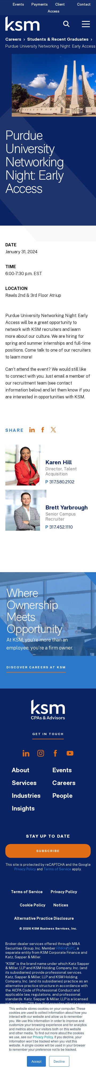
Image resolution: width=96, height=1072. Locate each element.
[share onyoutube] (70, 753)
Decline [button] (59, 1061)
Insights (23, 809)
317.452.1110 (61, 527)
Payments (39, 5)
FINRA (61, 948)
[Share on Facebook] (45, 430)
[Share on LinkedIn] (34, 430)
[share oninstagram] (40, 753)
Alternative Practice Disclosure (44, 918)
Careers (13, 39)
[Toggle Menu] (86, 24)
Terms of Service (57, 869)
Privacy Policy (43, 1037)
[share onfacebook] (55, 753)
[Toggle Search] (66, 24)
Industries (26, 796)
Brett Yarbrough (66, 508)
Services (24, 783)
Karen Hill (58, 463)
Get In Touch (47, 734)
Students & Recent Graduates (58, 39)
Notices (60, 905)
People (62, 796)
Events (18, 5)
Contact (84, 5)
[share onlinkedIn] (26, 753)
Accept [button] (36, 1061)
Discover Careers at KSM (36, 667)
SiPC (71, 948)
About (20, 770)
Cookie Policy (32, 905)
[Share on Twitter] (56, 430)
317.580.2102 (61, 481)
